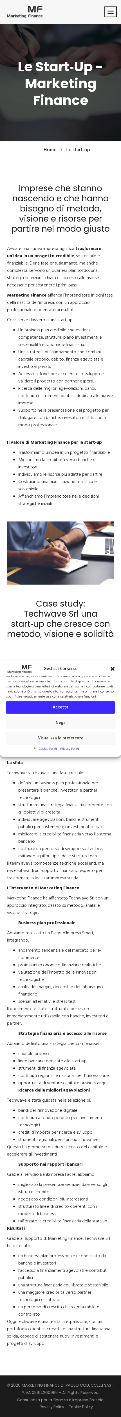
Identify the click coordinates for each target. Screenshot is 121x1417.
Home (50, 150)
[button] (112, 669)
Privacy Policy (69, 748)
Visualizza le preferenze (60, 738)
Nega (61, 722)
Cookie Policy (48, 748)
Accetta (60, 707)
